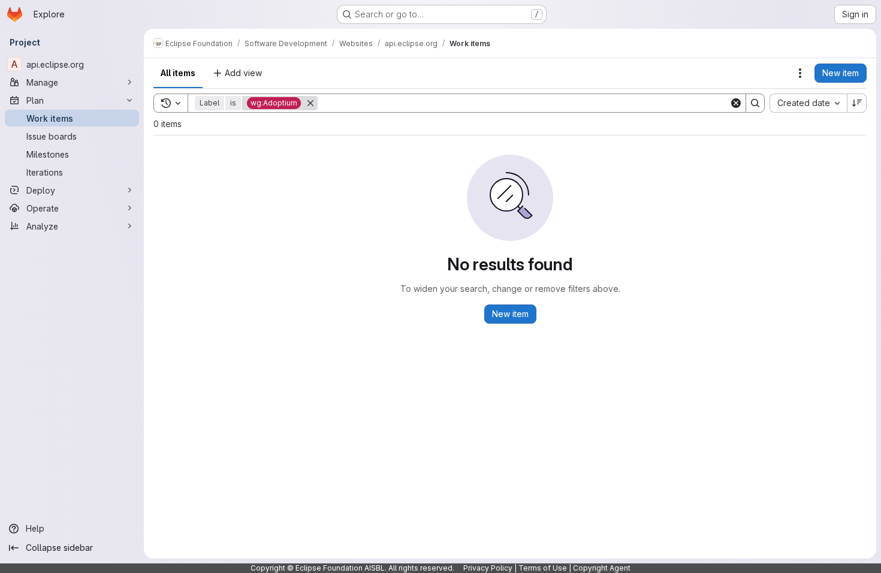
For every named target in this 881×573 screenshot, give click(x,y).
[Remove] (310, 103)
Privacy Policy (487, 567)
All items (178, 73)
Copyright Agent (601, 567)
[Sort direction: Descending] (857, 103)
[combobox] (808, 103)
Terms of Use (542, 567)
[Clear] (736, 103)
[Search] (755, 103)
